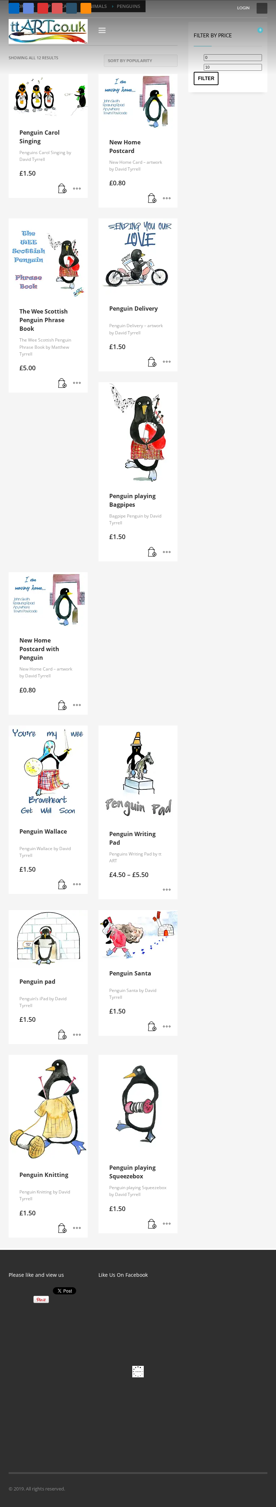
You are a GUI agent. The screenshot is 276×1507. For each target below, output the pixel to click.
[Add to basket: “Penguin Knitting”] (62, 1229)
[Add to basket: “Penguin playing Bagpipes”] (152, 552)
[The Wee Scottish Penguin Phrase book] (71, 8)
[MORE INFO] (77, 189)
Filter (206, 78)
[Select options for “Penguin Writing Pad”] (167, 890)
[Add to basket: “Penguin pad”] (62, 1035)
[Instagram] (42, 8)
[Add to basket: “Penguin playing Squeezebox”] (152, 1224)
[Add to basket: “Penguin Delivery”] (152, 362)
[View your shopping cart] (262, 31)
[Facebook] (14, 8)
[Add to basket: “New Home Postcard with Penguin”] (62, 706)
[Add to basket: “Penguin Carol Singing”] (62, 189)
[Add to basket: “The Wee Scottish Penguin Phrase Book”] (62, 384)
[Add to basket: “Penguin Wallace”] (62, 885)
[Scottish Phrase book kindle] (85, 8)
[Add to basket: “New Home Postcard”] (152, 199)
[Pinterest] (57, 8)
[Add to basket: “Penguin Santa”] (152, 1027)
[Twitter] (28, 8)
